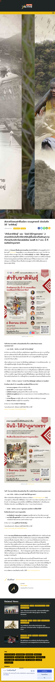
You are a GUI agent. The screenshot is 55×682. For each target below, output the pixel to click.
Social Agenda (9, 660)
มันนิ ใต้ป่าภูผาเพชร (30, 484)
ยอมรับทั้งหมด (44, 671)
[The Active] (27, 6)
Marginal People (25, 605)
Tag (5, 652)
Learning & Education (40, 605)
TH (33, 671)
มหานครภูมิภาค (9, 662)
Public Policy (40, 657)
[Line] (44, 229)
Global (34, 620)
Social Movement (25, 607)
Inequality (38, 654)
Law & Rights (24, 620)
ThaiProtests (20, 660)
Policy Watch (20, 657)
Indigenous (16, 228)
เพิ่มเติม (7, 674)
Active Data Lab (10, 654)
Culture (23, 228)
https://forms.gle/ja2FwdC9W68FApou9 (15, 528)
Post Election (30, 657)
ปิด (44, 677)
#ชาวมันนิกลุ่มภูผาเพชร (39, 497)
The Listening (30, 660)
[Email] (47, 229)
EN (31, 671)
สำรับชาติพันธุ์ (30, 336)
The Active (13, 252)
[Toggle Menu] (53, 13)
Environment (20, 654)
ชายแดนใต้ (38, 660)
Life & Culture (9, 657)
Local (47, 605)
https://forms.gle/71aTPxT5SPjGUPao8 (15, 409)
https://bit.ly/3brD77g (33, 570)
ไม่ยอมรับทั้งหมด (44, 674)
